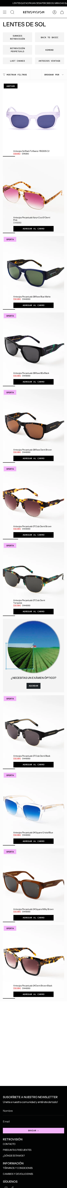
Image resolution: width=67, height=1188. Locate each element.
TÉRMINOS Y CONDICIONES (18, 1168)
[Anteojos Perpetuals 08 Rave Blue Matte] (33, 273)
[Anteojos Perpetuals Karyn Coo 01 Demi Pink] (33, 196)
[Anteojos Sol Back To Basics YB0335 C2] (33, 119)
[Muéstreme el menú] (4, 12)
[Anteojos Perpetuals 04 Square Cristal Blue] (33, 809)
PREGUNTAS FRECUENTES (17, 1149)
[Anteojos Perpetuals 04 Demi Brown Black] (33, 962)
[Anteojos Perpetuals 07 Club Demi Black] (33, 732)
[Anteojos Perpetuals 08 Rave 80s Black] (33, 349)
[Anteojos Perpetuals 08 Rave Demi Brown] (33, 426)
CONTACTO (9, 1144)
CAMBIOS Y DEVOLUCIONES (18, 1173)
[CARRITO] (62, 12)
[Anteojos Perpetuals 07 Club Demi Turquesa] (33, 579)
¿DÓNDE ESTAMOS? (13, 1155)
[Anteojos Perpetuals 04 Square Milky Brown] (33, 885)
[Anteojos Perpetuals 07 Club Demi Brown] (33, 502)
